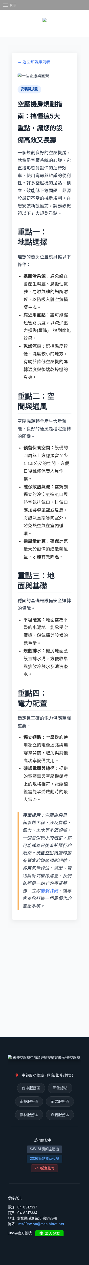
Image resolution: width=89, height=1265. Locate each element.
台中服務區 (31, 1088)
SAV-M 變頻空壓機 (44, 1149)
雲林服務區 (29, 1114)
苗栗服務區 (60, 1101)
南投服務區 (29, 1101)
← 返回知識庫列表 (34, 61)
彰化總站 (60, 1088)
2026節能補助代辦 (44, 1159)
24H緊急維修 (44, 1168)
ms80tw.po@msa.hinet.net (41, 1224)
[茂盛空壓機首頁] (44, 23)
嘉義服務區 (60, 1114)
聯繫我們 (49, 890)
